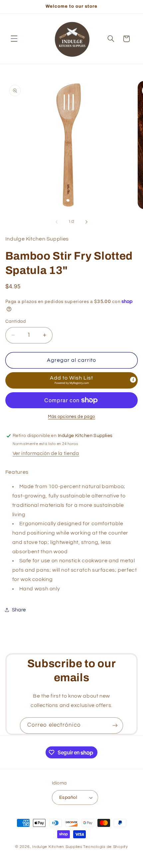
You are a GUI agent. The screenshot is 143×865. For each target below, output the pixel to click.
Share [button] (19, 609)
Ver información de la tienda (46, 453)
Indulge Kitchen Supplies (57, 847)
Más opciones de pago (71, 417)
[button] (14, 38)
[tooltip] (133, 380)
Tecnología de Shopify (105, 847)
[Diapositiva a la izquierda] (56, 221)
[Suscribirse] (115, 725)
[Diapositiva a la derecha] (86, 221)
